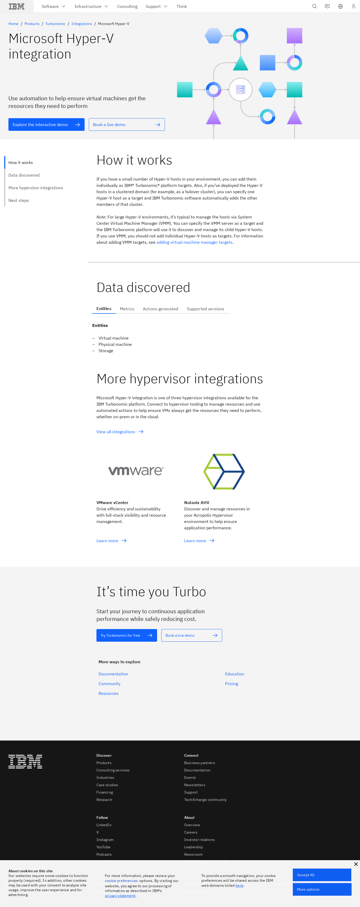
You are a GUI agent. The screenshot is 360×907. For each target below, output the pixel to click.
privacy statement (120, 895)
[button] (340, 6)
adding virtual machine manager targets (194, 242)
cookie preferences (121, 880)
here (239, 885)
